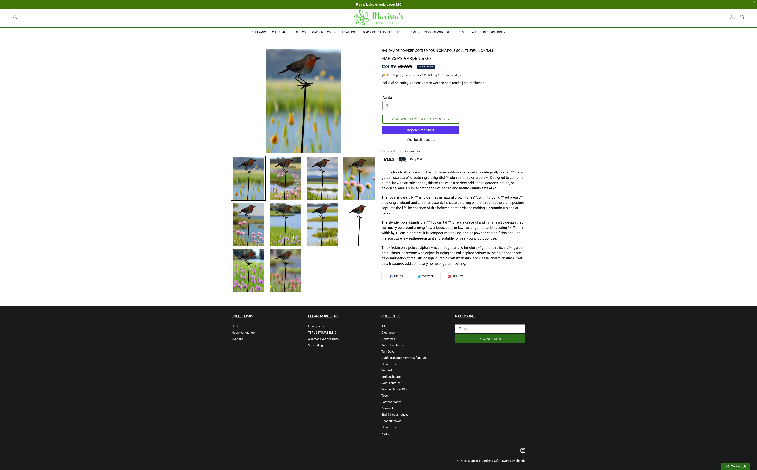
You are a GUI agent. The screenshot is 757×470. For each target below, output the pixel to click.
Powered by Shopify (512, 461)
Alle (384, 326)
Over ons (237, 339)
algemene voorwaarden (323, 339)
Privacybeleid (316, 326)
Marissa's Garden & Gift (483, 461)
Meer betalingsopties (420, 140)
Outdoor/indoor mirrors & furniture (404, 358)
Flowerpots (388, 364)
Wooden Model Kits (394, 389)
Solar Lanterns (391, 383)
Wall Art (386, 370)
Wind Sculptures (392, 345)
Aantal (387, 97)
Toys (384, 395)
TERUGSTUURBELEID (322, 332)
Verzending (315, 345)
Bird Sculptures (391, 377)
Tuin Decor (388, 351)
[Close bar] (754, 2)
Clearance (388, 332)
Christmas (388, 339)
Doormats (388, 408)
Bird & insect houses (394, 414)
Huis (235, 326)
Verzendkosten (420, 83)
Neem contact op (243, 332)
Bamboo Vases (391, 402)
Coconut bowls (391, 421)
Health (385, 433)
